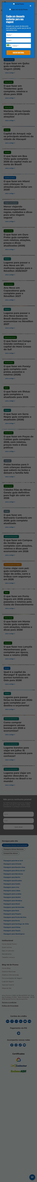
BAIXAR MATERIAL (18, 52)
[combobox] (9, 45)
